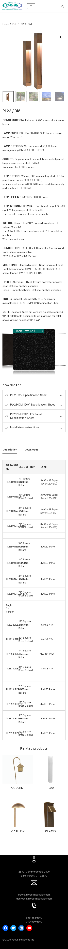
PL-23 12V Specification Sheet (28, 395)
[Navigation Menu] (31, 6)
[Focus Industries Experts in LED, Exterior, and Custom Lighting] (12, 6)
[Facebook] (5, 928)
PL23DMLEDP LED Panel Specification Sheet (26, 416)
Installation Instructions (24, 427)
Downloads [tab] (31, 449)
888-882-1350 (34, 917)
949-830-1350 (34, 921)
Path (14, 24)
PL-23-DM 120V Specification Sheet (32, 404)
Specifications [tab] (34, 385)
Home (5, 24)
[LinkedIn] (21, 928)
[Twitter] (13, 928)
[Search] (62, 6)
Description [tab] (9, 449)
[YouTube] (29, 928)
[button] (60, 37)
